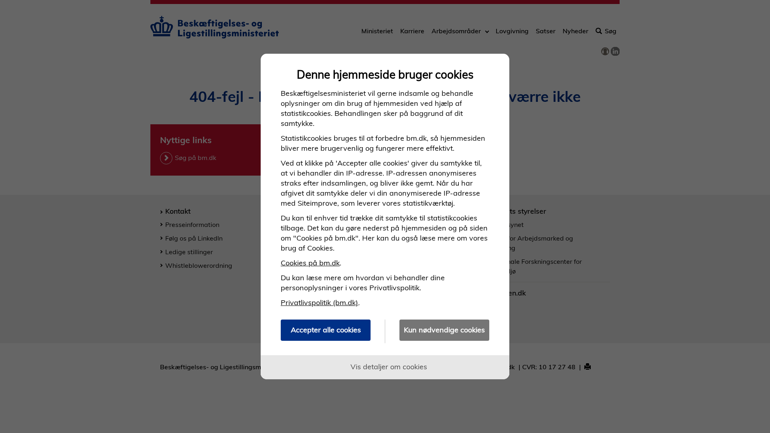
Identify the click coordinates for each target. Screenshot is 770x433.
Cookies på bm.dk (310, 262)
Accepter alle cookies (326, 329)
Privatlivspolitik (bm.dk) (319, 302)
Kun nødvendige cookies (444, 329)
